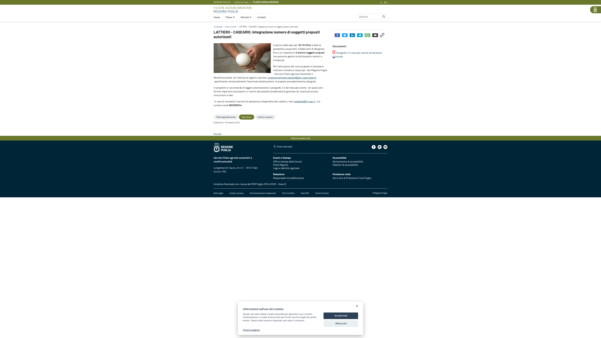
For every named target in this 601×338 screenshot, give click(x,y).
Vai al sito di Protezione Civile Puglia (352, 178)
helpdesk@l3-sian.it (304, 101)
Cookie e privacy (236, 193)
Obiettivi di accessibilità (345, 164)
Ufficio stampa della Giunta (287, 161)
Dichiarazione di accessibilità (348, 161)
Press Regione (280, 164)
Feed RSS (305, 193)
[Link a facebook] (374, 147)
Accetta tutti (341, 315)
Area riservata (284, 146)
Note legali (218, 193)
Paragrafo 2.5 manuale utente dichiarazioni (359, 52)
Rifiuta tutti (340, 323)
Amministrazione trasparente (263, 193)
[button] (230, 17)
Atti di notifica (288, 193)
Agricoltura (241, 2)
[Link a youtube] (385, 147)
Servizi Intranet (322, 193)
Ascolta (339, 56)
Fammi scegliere (251, 330)
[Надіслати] (383, 16)
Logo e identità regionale (286, 168)
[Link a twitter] (380, 147)
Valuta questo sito (300, 138)
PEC (224, 171)
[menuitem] (217, 17)
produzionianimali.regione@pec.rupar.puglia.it (292, 77)
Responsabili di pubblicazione (288, 178)
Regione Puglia (222, 2)
